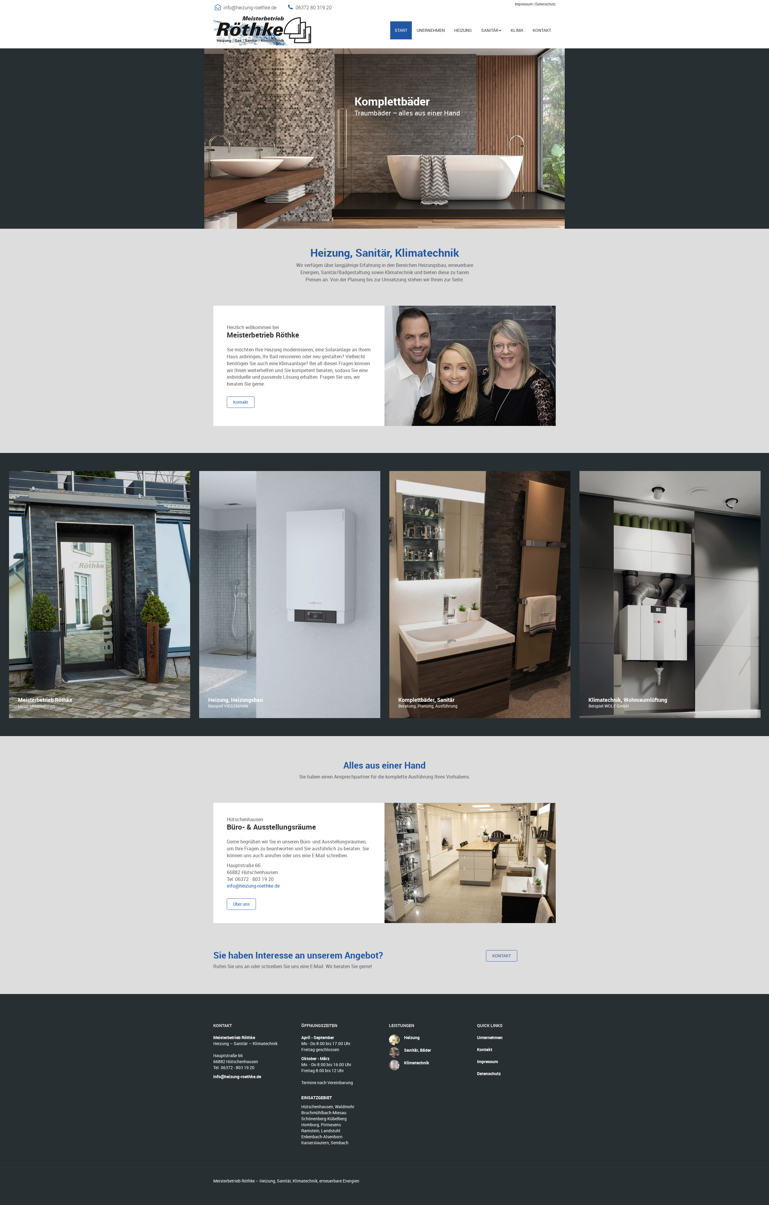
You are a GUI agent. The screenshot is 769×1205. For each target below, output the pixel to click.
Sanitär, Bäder (417, 1050)
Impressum (524, 4)
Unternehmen (490, 1037)
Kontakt (484, 1049)
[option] (99, 594)
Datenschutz (545, 4)
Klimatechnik (416, 1063)
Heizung (412, 1037)
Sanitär (489, 30)
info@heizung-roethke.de (249, 7)
